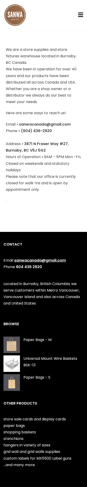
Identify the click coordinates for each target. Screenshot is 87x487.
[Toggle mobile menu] (81, 15)
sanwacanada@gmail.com (40, 260)
